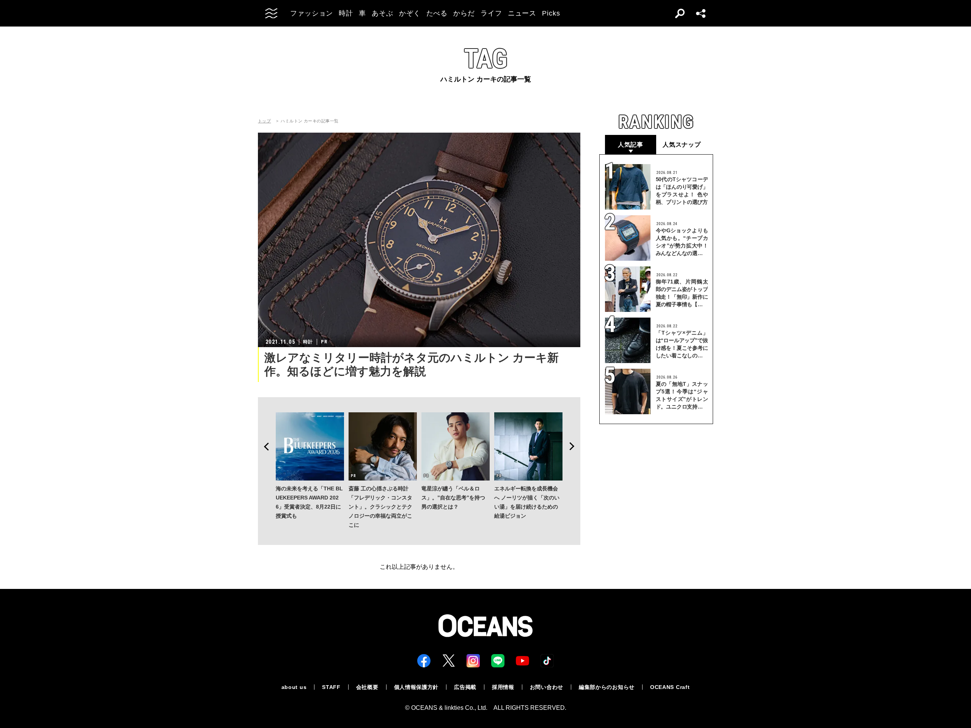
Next (574, 446)
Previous (264, 446)
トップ (264, 121)
